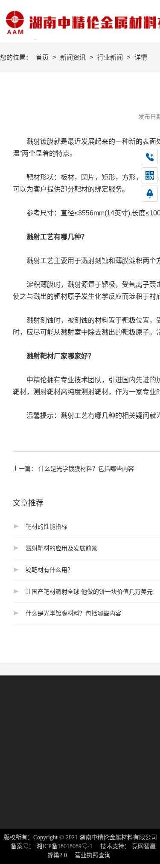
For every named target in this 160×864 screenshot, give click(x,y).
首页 (43, 57)
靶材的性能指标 (46, 526)
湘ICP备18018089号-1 (64, 846)
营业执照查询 (93, 855)
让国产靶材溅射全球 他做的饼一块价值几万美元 (89, 591)
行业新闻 (111, 57)
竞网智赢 (144, 846)
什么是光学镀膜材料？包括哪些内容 (86, 468)
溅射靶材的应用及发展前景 (61, 548)
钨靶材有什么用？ (49, 569)
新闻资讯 (73, 57)
